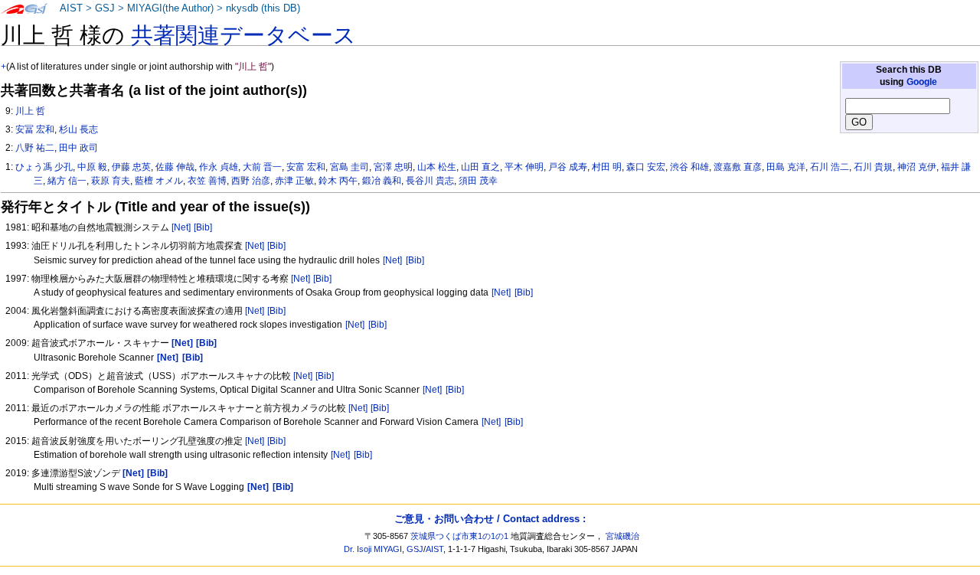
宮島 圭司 (349, 167)
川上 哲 (30, 111)
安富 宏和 (305, 167)
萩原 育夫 (110, 180)
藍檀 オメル (159, 180)
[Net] (181, 227)
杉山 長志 (78, 129)
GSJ (105, 8)
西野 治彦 (250, 180)
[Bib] (203, 227)
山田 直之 (480, 167)
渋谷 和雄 (689, 167)
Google (921, 82)
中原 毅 (92, 167)
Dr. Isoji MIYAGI (373, 549)
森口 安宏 (645, 167)
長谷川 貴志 (430, 180)
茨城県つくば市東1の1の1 (459, 536)
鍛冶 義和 (381, 180)
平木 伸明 (524, 167)
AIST (71, 8)
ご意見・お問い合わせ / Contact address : (490, 518)
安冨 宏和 (34, 129)
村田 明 (607, 167)
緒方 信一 (67, 180)
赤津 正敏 (294, 180)
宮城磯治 (622, 536)
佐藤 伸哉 (174, 167)
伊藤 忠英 (131, 167)
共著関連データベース (243, 35)
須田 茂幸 (478, 180)
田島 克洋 (785, 167)
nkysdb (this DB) (263, 8)
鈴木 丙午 (338, 180)
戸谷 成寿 (567, 167)
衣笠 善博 (207, 180)
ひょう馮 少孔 (44, 167)
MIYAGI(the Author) (170, 8)
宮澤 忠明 (393, 167)
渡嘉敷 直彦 (738, 167)
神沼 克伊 (916, 167)
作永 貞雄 (218, 167)
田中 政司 (78, 147)
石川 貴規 (873, 167)
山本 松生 (436, 167)
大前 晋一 (262, 167)
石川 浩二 (829, 167)
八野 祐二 (34, 147)
